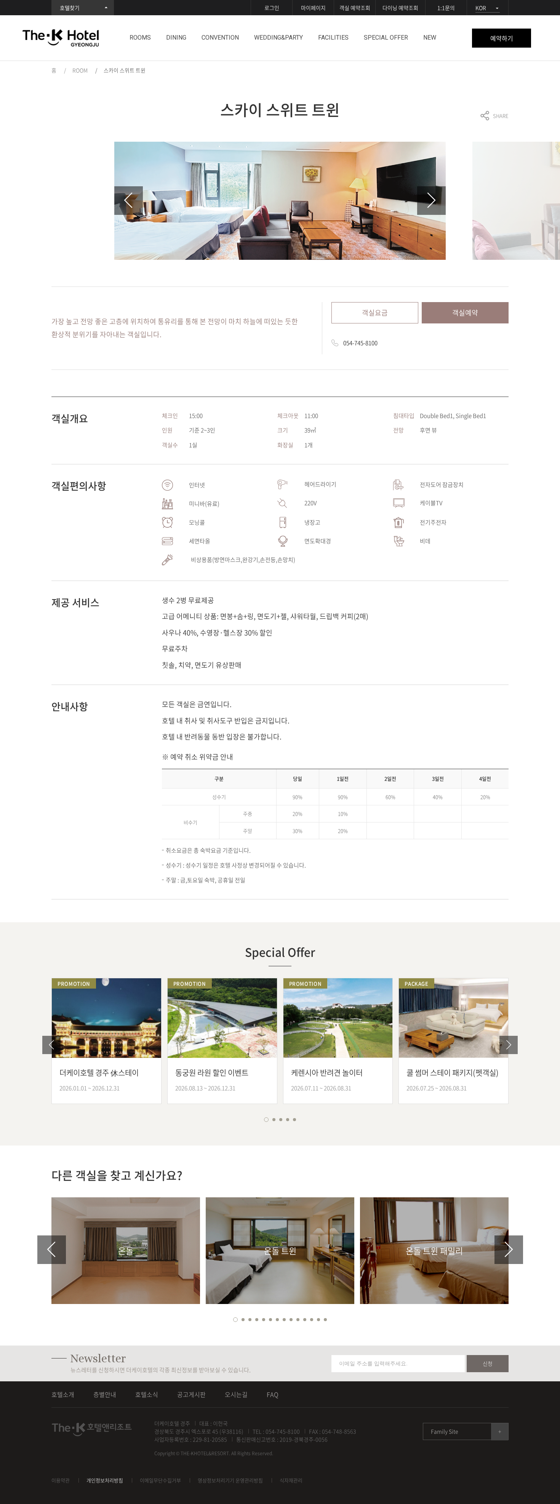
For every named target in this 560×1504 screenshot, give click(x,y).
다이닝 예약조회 (400, 7)
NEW (429, 37)
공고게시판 (191, 1394)
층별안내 (104, 1394)
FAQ (272, 1394)
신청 (488, 1363)
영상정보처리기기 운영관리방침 (230, 1480)
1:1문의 (446, 7)
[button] (265, 1119)
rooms (140, 37)
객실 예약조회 (354, 7)
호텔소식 (146, 1394)
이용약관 (60, 1480)
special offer (386, 37)
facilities (333, 37)
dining (176, 37)
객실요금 (375, 312)
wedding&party (278, 37)
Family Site (444, 1431)
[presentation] (128, 200)
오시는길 (236, 1394)
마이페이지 (313, 7)
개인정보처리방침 (104, 1480)
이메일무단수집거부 (160, 1480)
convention (220, 37)
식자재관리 (291, 1480)
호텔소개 (62, 1394)
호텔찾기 (70, 7)
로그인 (271, 7)
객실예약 (465, 312)
